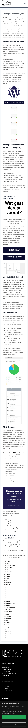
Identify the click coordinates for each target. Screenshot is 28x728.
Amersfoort (8, 567)
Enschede (8, 596)
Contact (6, 686)
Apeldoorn (8, 574)
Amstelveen (8, 569)
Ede (6, 590)
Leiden (7, 614)
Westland (8, 632)
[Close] (26, 702)
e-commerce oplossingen (12, 528)
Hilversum (8, 609)
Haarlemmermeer (10, 603)
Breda (7, 578)
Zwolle (7, 638)
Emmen (7, 594)
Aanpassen (14, 721)
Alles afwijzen (14, 724)
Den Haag (8, 582)
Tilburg (7, 624)
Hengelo (7, 605)
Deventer (7, 584)
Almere (7, 563)
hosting (7, 530)
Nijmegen (8, 618)
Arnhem (7, 576)
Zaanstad (8, 634)
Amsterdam (8, 571)
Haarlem (7, 601)
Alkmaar (7, 561)
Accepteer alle (14, 717)
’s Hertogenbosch (10, 607)
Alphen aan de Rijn (10, 565)
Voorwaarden (8, 690)
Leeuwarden (8, 611)
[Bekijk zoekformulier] (14, 3)
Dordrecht (8, 588)
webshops (8, 524)
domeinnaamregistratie (11, 532)
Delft (6, 580)
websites (7, 522)
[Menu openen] (22, 3)
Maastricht (8, 616)
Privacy (6, 688)
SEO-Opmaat (13, 350)
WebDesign (8, 520)
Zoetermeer (8, 636)
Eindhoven (8, 592)
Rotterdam (8, 622)
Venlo (7, 630)
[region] (14, 714)
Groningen (8, 597)
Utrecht (7, 628)
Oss (6, 620)
